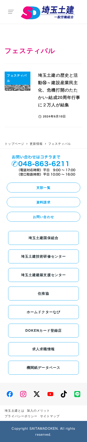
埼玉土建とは (14, 410)
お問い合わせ (43, 216)
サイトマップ (50, 416)
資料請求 (43, 202)
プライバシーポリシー (21, 416)
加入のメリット (38, 410)
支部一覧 (43, 187)
